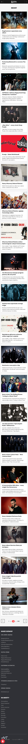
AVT (19, 739)
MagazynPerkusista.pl (6, 659)
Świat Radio (3, 677)
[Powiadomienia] (3, 741)
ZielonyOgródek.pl (5, 646)
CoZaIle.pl (3, 642)
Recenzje (3, 715)
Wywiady (3, 713)
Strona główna (4, 701)
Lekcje (2, 719)
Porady (2, 721)
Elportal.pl (3, 675)
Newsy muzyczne (5, 707)
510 (18, 621)
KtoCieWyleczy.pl (5, 691)
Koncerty (3, 709)
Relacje (3, 711)
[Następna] (25, 621)
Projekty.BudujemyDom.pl (7, 640)
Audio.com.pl (4, 655)
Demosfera (3, 717)
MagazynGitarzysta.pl (6, 657)
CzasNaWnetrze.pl (5, 648)
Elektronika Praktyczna (6, 673)
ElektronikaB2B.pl (5, 669)
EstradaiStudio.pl (5, 661)
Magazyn (3, 723)
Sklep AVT (7, 739)
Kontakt (3, 725)
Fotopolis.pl (3, 684)
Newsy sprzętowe (5, 703)
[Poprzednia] (3, 621)
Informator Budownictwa (6, 644)
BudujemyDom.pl (5, 638)
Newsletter (3, 727)
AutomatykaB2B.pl (5, 671)
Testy (2, 705)
